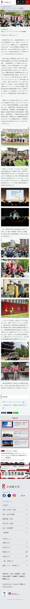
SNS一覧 (23, 495)
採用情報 (14, 576)
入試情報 (5, 533)
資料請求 (17, 573)
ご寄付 (23, 573)
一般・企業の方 (7, 561)
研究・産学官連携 (8, 514)
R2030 (23, 459)
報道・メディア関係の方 (10, 565)
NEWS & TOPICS (7, 6)
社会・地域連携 (9, 35)
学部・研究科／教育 (9, 510)
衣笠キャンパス (15, 35)
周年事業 (4, 35)
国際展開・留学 (7, 519)
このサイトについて (7, 584)
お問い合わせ (5, 573)
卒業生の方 (6, 556)
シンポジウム (19, 459)
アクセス (12, 573)
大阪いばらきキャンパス (12, 459)
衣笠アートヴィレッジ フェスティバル (13, 402)
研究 (6, 459)
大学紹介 (5, 505)
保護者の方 (6, 552)
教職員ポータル (6, 578)
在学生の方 (6, 547)
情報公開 (22, 576)
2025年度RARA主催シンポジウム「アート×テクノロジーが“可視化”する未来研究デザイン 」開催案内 (14, 455)
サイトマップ (16, 584)
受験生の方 (6, 543)
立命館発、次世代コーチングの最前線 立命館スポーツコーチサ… (21, 433)
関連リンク (22, 584)
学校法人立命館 (6, 576)
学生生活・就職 (7, 523)
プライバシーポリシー (7, 586)
